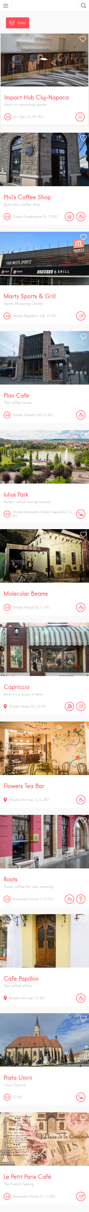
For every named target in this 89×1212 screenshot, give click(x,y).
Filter (21, 23)
